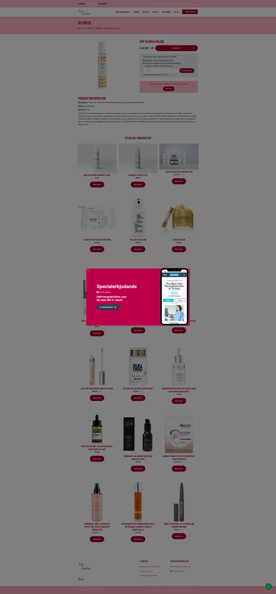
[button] (108, 307)
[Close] (87, 269)
